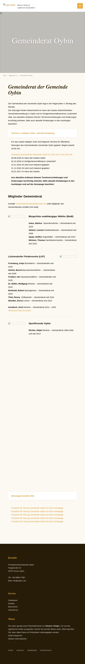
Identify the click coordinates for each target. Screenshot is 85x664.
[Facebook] (10, 589)
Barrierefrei (12, 607)
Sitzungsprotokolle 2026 (22, 496)
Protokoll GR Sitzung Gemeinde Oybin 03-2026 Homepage (37, 515)
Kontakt (11, 604)
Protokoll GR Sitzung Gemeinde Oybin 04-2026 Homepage (37, 518)
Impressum (32, 650)
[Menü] (80, 6)
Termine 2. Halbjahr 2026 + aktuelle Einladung (32, 133)
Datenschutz (46, 650)
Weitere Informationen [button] (17, 639)
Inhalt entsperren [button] (15, 636)
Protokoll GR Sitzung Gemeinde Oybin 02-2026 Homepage (37, 511)
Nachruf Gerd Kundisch (21, 310)
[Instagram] (15, 589)
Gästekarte (12, 600)
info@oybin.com (19, 581)
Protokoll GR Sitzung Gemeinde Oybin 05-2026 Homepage (37, 521)
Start (10, 650)
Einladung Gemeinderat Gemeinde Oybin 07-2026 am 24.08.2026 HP (42, 154)
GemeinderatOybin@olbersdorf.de (31, 204)
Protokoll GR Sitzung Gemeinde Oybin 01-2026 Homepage (37, 508)
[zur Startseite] (9, 6)
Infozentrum (13, 610)
